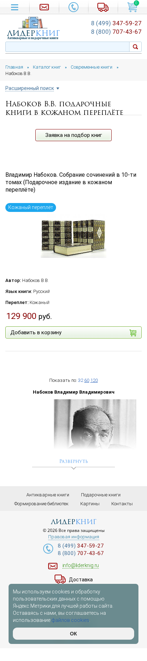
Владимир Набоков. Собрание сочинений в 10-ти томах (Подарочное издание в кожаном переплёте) (70, 182)
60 (86, 380)
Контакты (122, 503)
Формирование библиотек (41, 503)
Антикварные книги (47, 494)
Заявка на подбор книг (73, 135)
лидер (33, 33)
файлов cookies (70, 620)
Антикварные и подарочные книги (32, 38)
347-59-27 (116, 23)
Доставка (81, 579)
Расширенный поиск (29, 88)
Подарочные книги (101, 494)
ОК (73, 633)
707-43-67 (116, 31)
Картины (90, 503)
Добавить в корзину (35, 332)
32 (80, 380)
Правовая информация (73, 536)
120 (94, 380)
